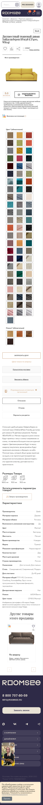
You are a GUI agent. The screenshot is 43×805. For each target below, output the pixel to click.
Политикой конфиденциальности (15, 795)
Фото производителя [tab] (12, 58)
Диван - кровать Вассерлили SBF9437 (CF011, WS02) (19, 659)
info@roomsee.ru (12, 700)
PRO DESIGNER (27, 5)
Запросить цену (21, 355)
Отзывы (21, 408)
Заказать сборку (21, 379)
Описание (22, 401)
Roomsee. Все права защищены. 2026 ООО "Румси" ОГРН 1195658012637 (19, 778)
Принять (7, 799)
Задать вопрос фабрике (29, 94)
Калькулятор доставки (21, 370)
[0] (33, 13)
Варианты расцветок (21, 415)
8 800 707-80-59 (14, 695)
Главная (5, 19)
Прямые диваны (25, 19)
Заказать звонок (21, 710)
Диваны (14, 19)
